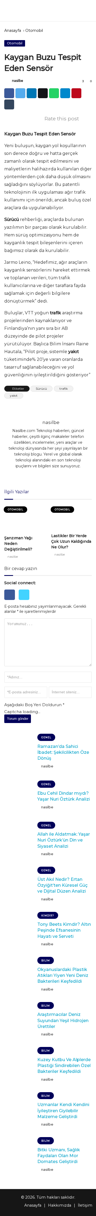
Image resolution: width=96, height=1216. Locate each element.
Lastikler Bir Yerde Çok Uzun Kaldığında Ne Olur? (71, 541)
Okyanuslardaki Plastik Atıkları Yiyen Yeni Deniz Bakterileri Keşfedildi (62, 975)
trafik (63, 389)
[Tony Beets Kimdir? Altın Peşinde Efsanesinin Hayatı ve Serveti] (18, 930)
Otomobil (34, 30)
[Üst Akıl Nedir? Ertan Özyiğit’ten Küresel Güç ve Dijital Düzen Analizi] (18, 885)
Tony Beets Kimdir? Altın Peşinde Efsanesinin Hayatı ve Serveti (64, 930)
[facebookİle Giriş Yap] (11, 601)
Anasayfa (12, 30)
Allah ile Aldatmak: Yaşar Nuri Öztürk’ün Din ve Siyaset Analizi (63, 840)
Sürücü (41, 389)
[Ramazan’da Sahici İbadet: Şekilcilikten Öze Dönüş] (18, 752)
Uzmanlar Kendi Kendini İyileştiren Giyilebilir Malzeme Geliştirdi (63, 1110)
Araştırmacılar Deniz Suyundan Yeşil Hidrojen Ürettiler (63, 1020)
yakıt (14, 395)
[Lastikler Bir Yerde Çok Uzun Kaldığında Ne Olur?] (71, 517)
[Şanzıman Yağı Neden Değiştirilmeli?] (24, 518)
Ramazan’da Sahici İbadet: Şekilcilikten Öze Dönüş (63, 752)
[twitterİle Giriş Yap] (25, 601)
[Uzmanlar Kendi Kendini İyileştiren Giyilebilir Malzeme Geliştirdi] (18, 1110)
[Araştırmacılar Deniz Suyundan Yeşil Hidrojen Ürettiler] (18, 1020)
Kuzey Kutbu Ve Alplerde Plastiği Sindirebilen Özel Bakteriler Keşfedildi (64, 1065)
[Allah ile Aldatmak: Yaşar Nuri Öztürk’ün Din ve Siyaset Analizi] (18, 840)
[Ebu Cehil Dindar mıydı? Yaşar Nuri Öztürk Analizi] (18, 796)
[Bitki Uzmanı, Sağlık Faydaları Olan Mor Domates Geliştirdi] (18, 1155)
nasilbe (17, 81)
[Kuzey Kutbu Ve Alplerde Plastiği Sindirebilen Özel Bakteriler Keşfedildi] (18, 1065)
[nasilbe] (7, 81)
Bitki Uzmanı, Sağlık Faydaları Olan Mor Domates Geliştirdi (58, 1155)
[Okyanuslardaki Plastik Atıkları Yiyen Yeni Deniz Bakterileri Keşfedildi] (18, 975)
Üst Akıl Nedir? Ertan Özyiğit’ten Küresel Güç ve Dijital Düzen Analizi (62, 885)
